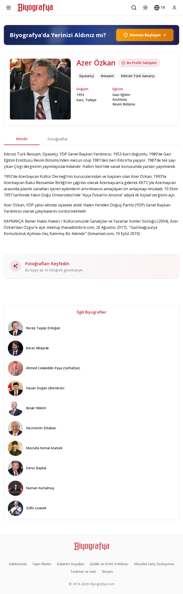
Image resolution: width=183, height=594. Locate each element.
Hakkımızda (18, 564)
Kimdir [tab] (22, 138)
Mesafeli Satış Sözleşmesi (154, 564)
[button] (159, 7)
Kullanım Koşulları (70, 564)
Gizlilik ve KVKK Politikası (109, 564)
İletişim (107, 571)
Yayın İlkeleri (41, 564)
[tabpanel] (91, 215)
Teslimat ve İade (83, 571)
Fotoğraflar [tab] (57, 139)
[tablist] (91, 139)
